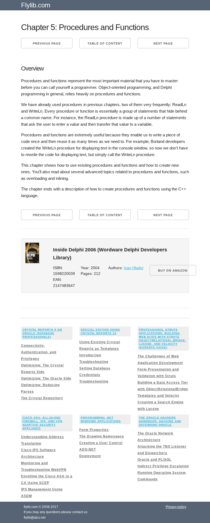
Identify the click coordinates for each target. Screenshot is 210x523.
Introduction (90, 355)
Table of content (105, 43)
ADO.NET (87, 449)
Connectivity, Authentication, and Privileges (38, 352)
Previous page (47, 43)
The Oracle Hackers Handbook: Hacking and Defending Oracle (160, 421)
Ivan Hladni (133, 268)
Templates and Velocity (158, 396)
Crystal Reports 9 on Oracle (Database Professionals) (42, 333)
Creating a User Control (100, 443)
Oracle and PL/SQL (154, 460)
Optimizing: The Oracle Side (46, 378)
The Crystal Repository (42, 398)
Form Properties (94, 430)
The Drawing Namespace (101, 436)
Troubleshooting (93, 362)
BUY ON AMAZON (173, 270)
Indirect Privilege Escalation (163, 466)
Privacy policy (176, 507)
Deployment (90, 456)
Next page (163, 43)
